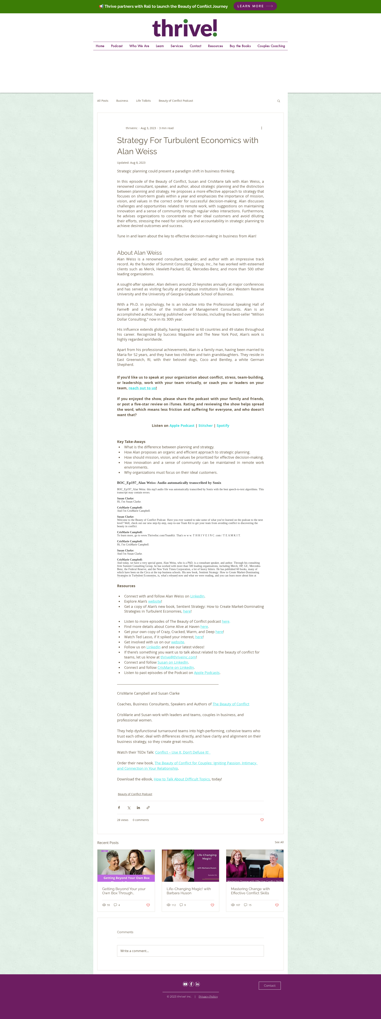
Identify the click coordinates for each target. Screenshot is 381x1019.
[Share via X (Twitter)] (129, 807)
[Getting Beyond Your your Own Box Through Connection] (126, 866)
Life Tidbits (143, 100)
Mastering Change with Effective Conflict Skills (250, 891)
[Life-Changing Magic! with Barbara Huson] (190, 866)
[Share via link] (148, 807)
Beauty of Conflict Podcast (176, 100)
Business (122, 100)
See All (279, 842)
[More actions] (261, 128)
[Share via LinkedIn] (138, 807)
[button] (279, 100)
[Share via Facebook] (119, 807)
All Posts (102, 100)
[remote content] (190, 528)
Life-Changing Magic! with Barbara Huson (189, 891)
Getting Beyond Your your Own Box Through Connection (123, 891)
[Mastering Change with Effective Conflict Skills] (255, 866)
